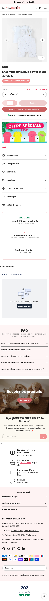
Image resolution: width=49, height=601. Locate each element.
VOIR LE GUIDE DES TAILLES (37, 89)
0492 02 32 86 (25, 462)
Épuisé (33, 103)
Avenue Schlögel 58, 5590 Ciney (25, 530)
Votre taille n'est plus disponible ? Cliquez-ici (24, 109)
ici (17, 542)
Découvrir (24, 400)
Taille (4, 89)
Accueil (4, 14)
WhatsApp (32, 535)
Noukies (5, 147)
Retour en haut (23, 492)
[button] (40, 7)
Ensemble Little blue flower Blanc (21, 14)
